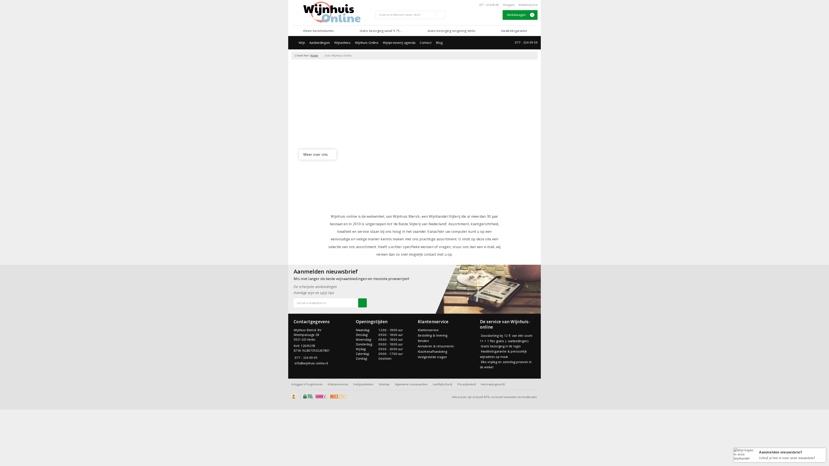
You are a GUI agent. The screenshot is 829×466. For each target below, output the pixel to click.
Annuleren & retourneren (436, 346)
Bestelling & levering (433, 335)
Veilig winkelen (363, 384)
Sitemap (384, 384)
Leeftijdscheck (442, 384)
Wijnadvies (342, 42)
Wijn (302, 42)
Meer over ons (315, 154)
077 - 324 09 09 (489, 5)
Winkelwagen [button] (520, 15)
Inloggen (508, 5)
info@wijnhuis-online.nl (311, 363)
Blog (439, 42)
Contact (426, 42)
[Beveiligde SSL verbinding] (321, 396)
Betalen (423, 341)
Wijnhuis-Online (366, 42)
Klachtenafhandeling (432, 352)
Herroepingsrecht (493, 384)
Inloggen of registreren (307, 384)
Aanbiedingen (319, 42)
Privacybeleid (466, 384)
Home (314, 55)
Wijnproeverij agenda (399, 42)
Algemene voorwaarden (411, 384)
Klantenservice (528, 5)
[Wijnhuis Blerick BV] (331, 12)
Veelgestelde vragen (432, 357)
